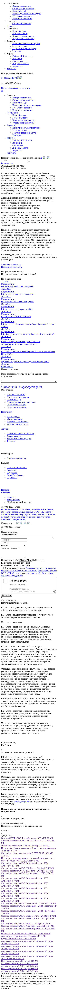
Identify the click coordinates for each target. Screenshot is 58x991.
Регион (4, 545)
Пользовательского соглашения (41, 568)
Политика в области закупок (26, 43)
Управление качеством (23, 38)
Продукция (12, 113)
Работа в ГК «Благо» (22, 56)
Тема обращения (9, 534)
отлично (5, 830)
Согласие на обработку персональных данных (23, 514)
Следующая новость (11, 264)
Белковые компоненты (23, 36)
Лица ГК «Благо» (20, 63)
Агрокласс (17, 66)
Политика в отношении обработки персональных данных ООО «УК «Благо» (27, 510)
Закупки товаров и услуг (24, 48)
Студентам (17, 61)
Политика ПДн (19, 11)
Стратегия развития (21, 23)
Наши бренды (19, 31)
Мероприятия (13, 499)
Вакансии (17, 58)
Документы (6, 523)
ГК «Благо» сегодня (22, 16)
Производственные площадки (26, 13)
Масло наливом (19, 33)
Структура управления (23, 8)
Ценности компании (22, 18)
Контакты (11, 68)
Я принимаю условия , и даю (29, 572)
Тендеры (16, 51)
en (2, 90)
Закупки (11, 125)
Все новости (7, 163)
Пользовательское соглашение (15, 88)
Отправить (6, 595)
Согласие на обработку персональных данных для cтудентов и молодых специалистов (28, 517)
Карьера (10, 138)
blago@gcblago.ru (30, 387)
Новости (11, 26)
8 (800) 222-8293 (9, 78)
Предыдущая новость (11, 267)
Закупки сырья (19, 46)
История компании (21, 6)
